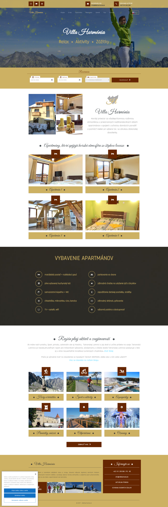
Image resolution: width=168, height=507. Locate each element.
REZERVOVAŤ (124, 80)
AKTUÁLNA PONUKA (122, 482)
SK (135, 12)
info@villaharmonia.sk (122, 477)
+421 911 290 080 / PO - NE (122, 471)
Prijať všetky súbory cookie (20, 490)
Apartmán (92, 77)
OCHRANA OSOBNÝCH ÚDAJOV (122, 488)
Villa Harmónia (36, 12)
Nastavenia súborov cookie (20, 500)
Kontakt (111, 13)
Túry (104, 13)
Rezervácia (89, 13)
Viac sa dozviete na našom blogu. (84, 360)
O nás (70, 13)
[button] (4, 36)
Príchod (36, 77)
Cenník (98, 13)
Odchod (64, 77)
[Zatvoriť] (35, 474)
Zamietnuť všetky (20, 495)
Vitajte (63, 13)
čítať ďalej (108, 351)
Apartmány (78, 13)
